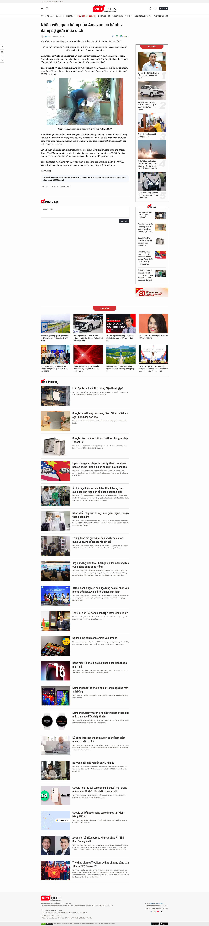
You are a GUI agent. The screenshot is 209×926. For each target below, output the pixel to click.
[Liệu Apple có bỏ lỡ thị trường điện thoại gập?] (160, 215)
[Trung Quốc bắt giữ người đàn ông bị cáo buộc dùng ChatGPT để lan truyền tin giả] (55, 546)
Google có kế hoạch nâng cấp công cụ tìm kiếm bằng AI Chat (98, 814)
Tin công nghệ (50, 381)
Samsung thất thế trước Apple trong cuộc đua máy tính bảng (100, 689)
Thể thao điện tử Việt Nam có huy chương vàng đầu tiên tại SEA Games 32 (100, 864)
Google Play (164, 924)
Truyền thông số (161, 16)
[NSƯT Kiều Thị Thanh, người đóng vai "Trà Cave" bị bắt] (153, 323)
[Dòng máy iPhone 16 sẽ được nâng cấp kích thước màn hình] (55, 671)
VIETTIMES (104, 8)
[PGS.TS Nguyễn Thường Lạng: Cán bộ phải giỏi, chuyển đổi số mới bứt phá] (121, 323)
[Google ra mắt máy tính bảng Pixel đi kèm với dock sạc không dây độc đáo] (160, 227)
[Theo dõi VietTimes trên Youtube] (158, 911)
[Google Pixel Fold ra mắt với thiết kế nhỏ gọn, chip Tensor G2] (160, 241)
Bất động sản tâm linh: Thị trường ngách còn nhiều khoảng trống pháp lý (120, 368)
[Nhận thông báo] (150, 8)
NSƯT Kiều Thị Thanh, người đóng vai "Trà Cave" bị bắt (153, 337)
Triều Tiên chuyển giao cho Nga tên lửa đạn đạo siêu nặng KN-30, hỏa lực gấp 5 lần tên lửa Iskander (148, 164)
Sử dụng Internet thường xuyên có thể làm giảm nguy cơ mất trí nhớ (98, 739)
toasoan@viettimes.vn (156, 903)
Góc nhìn (60, 16)
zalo (154, 911)
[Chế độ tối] (155, 8)
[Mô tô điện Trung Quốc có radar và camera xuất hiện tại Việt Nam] (152, 181)
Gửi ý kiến (124, 221)
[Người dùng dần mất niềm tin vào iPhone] (55, 646)
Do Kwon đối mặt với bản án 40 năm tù (93, 762)
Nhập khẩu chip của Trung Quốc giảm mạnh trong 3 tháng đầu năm (100, 514)
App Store (155, 924)
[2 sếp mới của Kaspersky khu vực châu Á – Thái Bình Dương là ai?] (55, 845)
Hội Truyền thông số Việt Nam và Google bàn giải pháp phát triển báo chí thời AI (55, 368)
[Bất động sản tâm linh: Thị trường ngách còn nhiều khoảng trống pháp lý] (121, 354)
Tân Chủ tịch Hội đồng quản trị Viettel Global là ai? (100, 612)
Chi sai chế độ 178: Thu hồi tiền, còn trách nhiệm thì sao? (148, 75)
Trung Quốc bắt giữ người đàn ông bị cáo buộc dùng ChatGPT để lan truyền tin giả (97, 539)
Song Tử (47, 36)
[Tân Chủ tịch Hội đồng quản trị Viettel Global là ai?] (55, 621)
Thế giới (128, 16)
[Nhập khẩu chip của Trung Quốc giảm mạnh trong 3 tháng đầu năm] (55, 521)
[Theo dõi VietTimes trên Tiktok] (162, 911)
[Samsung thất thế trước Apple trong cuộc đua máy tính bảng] (55, 695)
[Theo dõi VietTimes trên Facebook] (151, 911)
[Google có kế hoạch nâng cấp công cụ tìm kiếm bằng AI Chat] (55, 820)
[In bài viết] (117, 36)
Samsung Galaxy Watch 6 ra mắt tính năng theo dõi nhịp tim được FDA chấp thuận (100, 714)
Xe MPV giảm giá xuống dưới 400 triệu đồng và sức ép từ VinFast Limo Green (147, 106)
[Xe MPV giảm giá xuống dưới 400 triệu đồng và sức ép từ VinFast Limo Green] (152, 90)
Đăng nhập (163, 8)
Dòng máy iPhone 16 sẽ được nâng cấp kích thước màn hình (99, 664)
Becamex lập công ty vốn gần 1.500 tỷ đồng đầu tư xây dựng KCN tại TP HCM (55, 338)
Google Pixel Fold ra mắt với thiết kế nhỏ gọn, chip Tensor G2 (145, 241)
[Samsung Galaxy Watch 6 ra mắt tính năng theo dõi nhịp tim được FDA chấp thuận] (55, 720)
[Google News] (124, 36)
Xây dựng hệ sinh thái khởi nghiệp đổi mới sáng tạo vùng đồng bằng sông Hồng (100, 564)
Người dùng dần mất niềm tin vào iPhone (94, 637)
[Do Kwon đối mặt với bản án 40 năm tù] (55, 770)
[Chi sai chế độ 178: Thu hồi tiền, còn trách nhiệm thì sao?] (152, 61)
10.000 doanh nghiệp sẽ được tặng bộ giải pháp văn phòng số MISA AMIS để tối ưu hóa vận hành (100, 589)
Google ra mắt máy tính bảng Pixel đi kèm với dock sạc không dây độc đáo (145, 228)
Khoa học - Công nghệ (86, 16)
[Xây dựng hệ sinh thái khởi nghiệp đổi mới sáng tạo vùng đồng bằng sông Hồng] (55, 571)
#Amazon (55, 187)
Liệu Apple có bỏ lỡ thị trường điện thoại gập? (145, 214)
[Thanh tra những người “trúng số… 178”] (152, 122)
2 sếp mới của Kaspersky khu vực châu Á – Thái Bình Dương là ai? (98, 839)
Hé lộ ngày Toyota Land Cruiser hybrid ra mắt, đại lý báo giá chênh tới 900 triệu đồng (88, 338)
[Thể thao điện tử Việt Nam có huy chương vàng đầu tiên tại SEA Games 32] (55, 870)
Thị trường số (104, 16)
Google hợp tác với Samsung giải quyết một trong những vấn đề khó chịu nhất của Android (99, 789)
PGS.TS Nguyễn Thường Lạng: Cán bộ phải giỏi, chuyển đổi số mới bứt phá (120, 338)
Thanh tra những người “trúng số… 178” (147, 135)
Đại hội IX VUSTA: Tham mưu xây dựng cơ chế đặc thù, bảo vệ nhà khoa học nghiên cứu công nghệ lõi (153, 368)
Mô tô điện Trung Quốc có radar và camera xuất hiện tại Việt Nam (148, 195)
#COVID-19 (65, 187)
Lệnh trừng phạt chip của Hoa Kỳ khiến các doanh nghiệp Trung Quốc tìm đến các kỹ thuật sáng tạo (145, 258)
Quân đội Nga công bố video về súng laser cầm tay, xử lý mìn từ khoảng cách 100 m (87, 368)
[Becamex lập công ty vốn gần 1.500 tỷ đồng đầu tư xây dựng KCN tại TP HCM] (55, 323)
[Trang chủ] (42, 16)
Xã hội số (50, 16)
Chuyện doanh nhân (143, 16)
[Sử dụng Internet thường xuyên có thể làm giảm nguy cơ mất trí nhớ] (55, 745)
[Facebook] (113, 36)
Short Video (118, 16)
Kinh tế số (70, 16)
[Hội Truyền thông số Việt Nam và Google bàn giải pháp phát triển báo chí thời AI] (55, 354)
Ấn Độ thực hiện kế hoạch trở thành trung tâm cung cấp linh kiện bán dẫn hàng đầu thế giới (145, 275)
